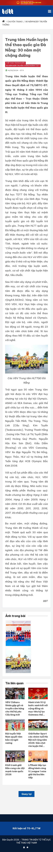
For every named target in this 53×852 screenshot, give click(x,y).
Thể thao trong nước (15, 63)
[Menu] (50, 11)
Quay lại (26, 794)
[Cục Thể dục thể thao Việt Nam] (7, 11)
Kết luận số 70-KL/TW (26, 828)
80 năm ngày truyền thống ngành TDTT (23, 66)
